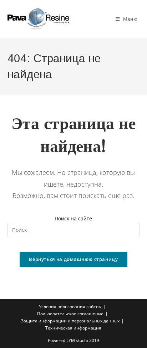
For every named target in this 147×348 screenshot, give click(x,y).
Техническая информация (73, 328)
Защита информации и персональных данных (70, 321)
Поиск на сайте (73, 218)
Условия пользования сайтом (70, 307)
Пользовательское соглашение (70, 314)
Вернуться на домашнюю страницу (73, 259)
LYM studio (77, 340)
